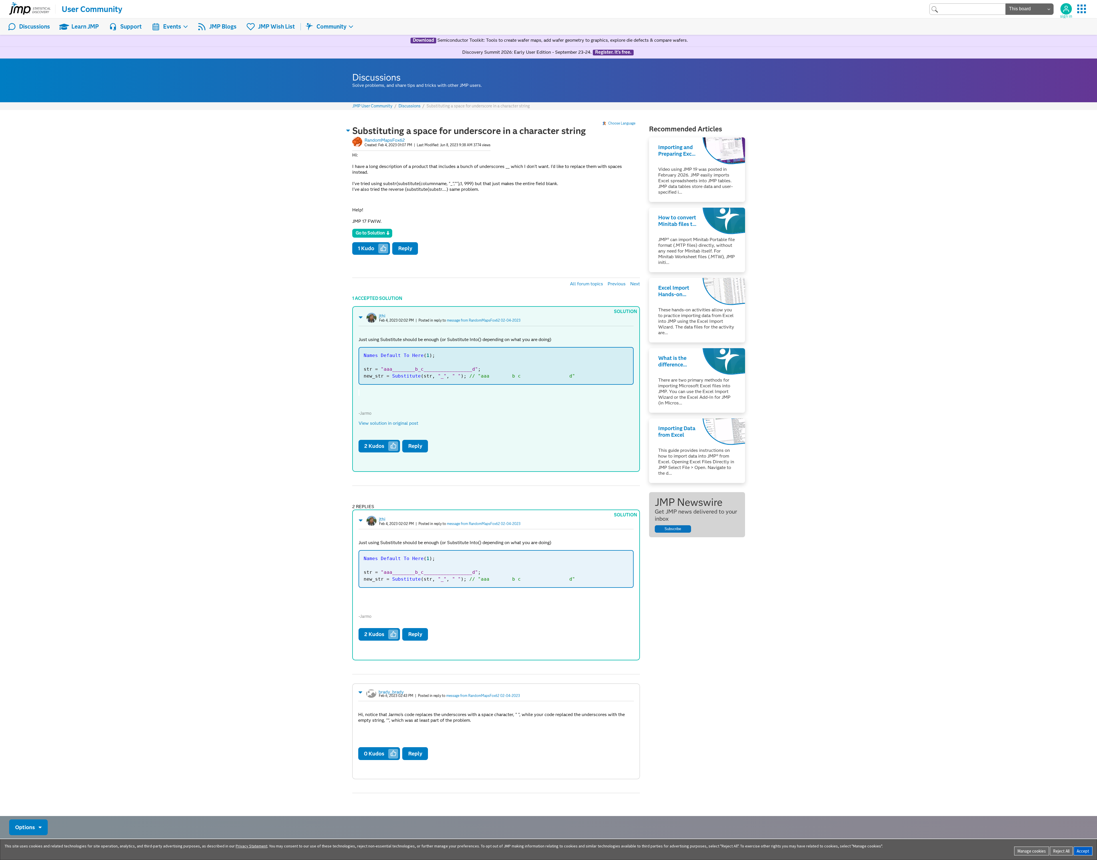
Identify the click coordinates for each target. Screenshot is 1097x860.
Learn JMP (85, 26)
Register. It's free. (613, 52)
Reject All (1061, 851)
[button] (348, 130)
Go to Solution (370, 233)
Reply (405, 248)
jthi (382, 315)
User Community (92, 9)
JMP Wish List (276, 26)
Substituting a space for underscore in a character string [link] (478, 106)
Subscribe (672, 529)
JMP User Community (372, 106)
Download (423, 40)
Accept (1083, 851)
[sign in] (1066, 9)
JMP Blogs (223, 26)
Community (332, 26)
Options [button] (25, 827)
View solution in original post (388, 423)
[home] (30, 9)
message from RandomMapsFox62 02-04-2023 (484, 320)
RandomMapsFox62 (385, 140)
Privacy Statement (251, 846)
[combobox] (967, 9)
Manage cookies (1031, 851)
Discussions (34, 26)
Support (131, 26)
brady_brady (391, 692)
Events (172, 26)
